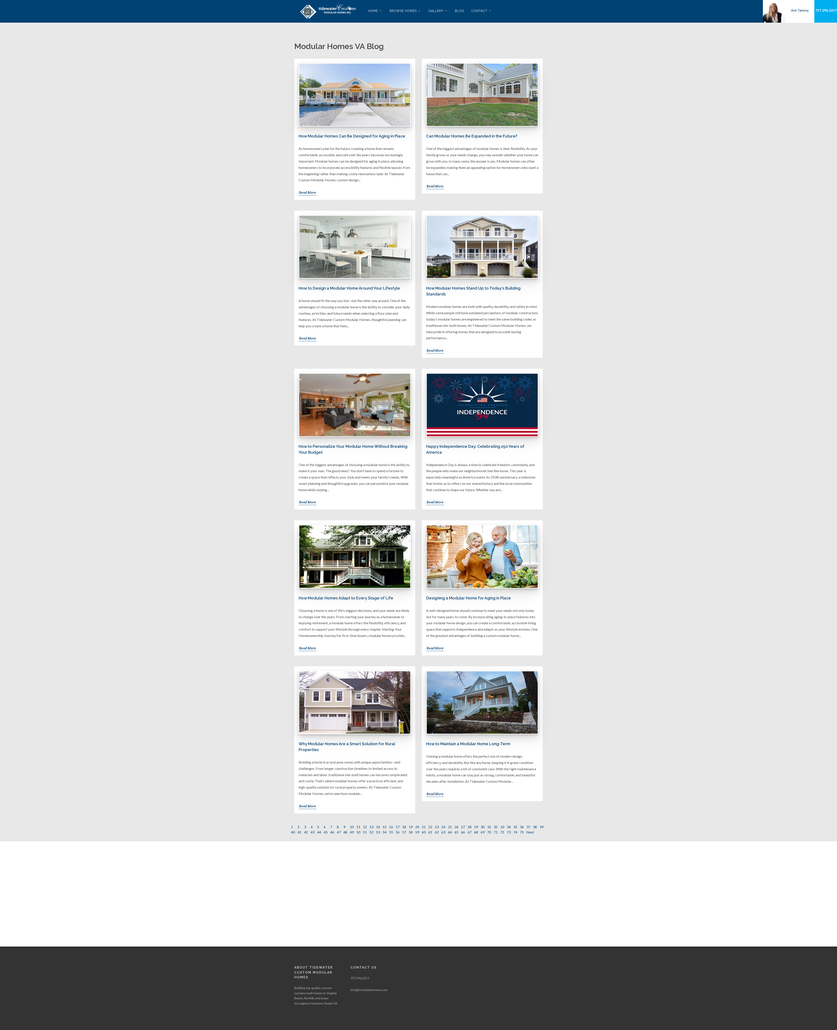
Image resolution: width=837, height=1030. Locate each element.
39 (541, 827)
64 (450, 832)
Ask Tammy (800, 10)
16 (391, 827)
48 (345, 832)
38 (535, 827)
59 (417, 832)
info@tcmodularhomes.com (369, 990)
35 (515, 827)
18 (404, 827)
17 (398, 827)
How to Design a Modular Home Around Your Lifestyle (349, 288)
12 (365, 827)
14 (378, 827)
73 (509, 832)
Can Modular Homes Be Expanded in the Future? (471, 136)
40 (293, 832)
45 (326, 832)
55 (391, 832)
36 (522, 827)
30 (483, 827)
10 (352, 827)
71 (496, 832)
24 (443, 827)
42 (306, 832)
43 (313, 832)
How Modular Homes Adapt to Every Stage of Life (346, 598)
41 (299, 832)
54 (384, 832)
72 (502, 832)
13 (371, 827)
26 (456, 827)
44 (319, 832)
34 (509, 827)
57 (404, 832)
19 (411, 827)
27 (463, 827)
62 (437, 832)
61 (430, 832)
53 (378, 832)
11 (358, 827)
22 (430, 827)
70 (489, 832)
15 (384, 827)
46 (332, 832)
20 (417, 827)
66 (463, 832)
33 (502, 827)
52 (371, 832)
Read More (307, 192)
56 (398, 832)
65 (456, 832)
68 (476, 832)
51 (365, 832)
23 (437, 827)
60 (424, 832)
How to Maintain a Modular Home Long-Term (468, 744)
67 (469, 832)
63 (443, 832)
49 (352, 832)
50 (358, 832)
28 (469, 827)
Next (530, 832)
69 (483, 832)
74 (515, 832)
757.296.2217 (826, 10)
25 (450, 827)
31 (489, 827)
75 (522, 832)
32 (496, 827)
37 (528, 827)
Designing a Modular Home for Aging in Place (468, 598)
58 (411, 832)
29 (476, 827)
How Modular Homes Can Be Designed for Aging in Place (352, 136)
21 (424, 827)
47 (339, 832)
